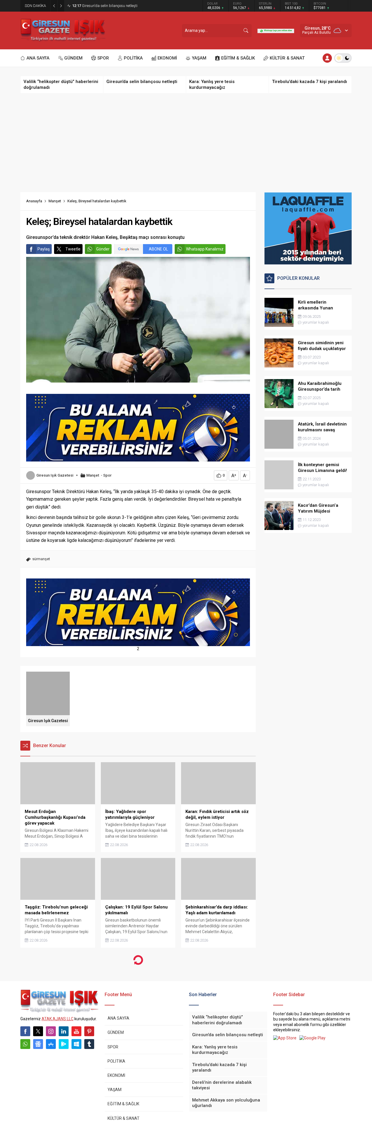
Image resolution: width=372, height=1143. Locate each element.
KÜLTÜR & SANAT (124, 1118)
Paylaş (43, 249)
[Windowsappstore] (76, 1044)
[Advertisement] (186, 142)
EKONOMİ (116, 1075)
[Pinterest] (89, 1031)
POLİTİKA (116, 1061)
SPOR (113, 1047)
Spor (107, 475)
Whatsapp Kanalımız (204, 249)
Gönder (103, 249)
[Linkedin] (64, 1031)
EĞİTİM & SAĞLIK (123, 1103)
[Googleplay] (64, 1044)
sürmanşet (41, 559)
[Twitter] (38, 1031)
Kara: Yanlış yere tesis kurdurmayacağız (110, 5)
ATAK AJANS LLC (58, 1018)
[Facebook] (25, 1031)
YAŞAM (114, 1089)
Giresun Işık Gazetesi (54, 475)
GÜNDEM (116, 1032)
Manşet (55, 201)
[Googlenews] (38, 1044)
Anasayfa (34, 201)
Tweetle (73, 249)
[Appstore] (51, 1044)
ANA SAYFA (118, 1018)
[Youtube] (76, 1031)
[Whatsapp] (25, 1044)
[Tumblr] (89, 1044)
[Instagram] (51, 1031)
